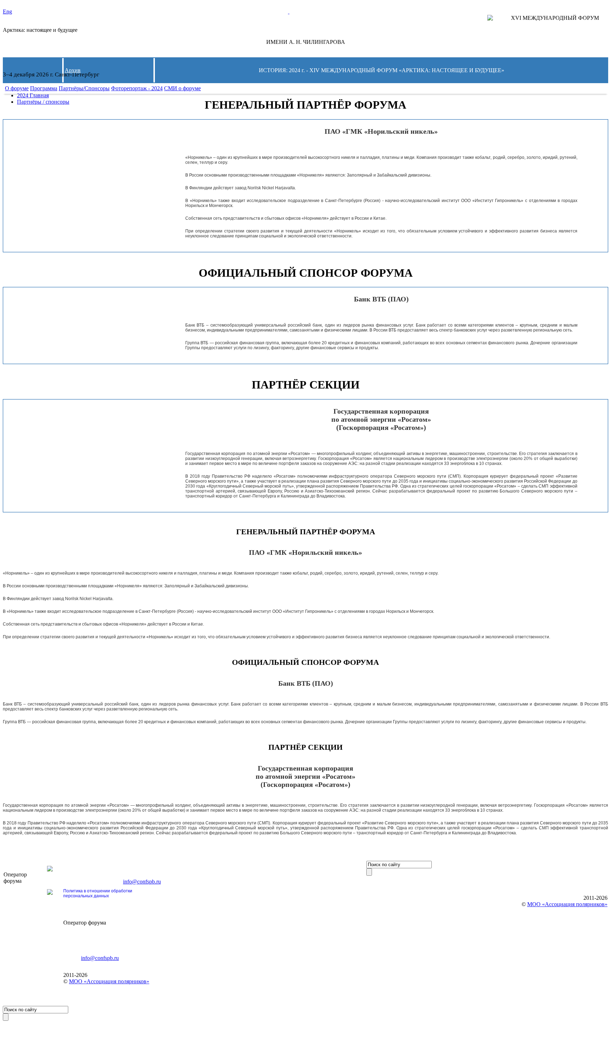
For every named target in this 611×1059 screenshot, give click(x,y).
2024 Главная (33, 95)
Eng (7, 11)
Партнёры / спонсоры (43, 102)
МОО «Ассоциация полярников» (109, 981)
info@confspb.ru (142, 882)
